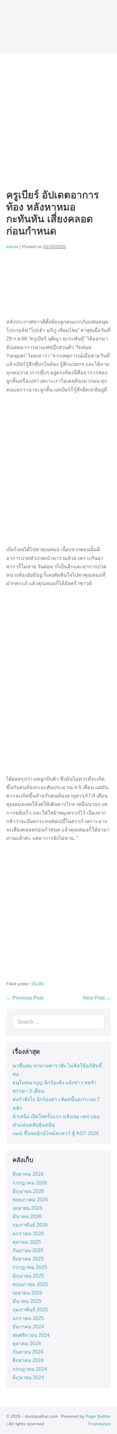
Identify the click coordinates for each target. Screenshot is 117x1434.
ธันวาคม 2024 (28, 1326)
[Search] (98, 1022)
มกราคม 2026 (28, 1233)
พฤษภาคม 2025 (30, 1284)
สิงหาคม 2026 (28, 1174)
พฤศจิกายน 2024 (31, 1335)
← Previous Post (24, 998)
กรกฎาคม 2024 (29, 1369)
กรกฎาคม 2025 (29, 1267)
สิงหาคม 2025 (28, 1258)
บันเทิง (37, 983)
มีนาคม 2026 (26, 1216)
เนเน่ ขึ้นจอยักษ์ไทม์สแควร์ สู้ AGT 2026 (55, 1133)
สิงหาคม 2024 (28, 1360)
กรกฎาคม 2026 (29, 1183)
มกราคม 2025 (28, 1318)
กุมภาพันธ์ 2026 (30, 1225)
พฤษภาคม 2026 (30, 1199)
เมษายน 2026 (27, 1208)
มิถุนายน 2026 (28, 1191)
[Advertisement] (58, 115)
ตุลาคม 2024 (26, 1343)
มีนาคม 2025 (26, 1301)
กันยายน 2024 (27, 1352)
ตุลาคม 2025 (26, 1242)
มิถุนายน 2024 (28, 1377)
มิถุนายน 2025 (28, 1276)
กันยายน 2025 (27, 1250)
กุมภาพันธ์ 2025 (30, 1309)
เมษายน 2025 (27, 1292)
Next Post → (97, 998)
